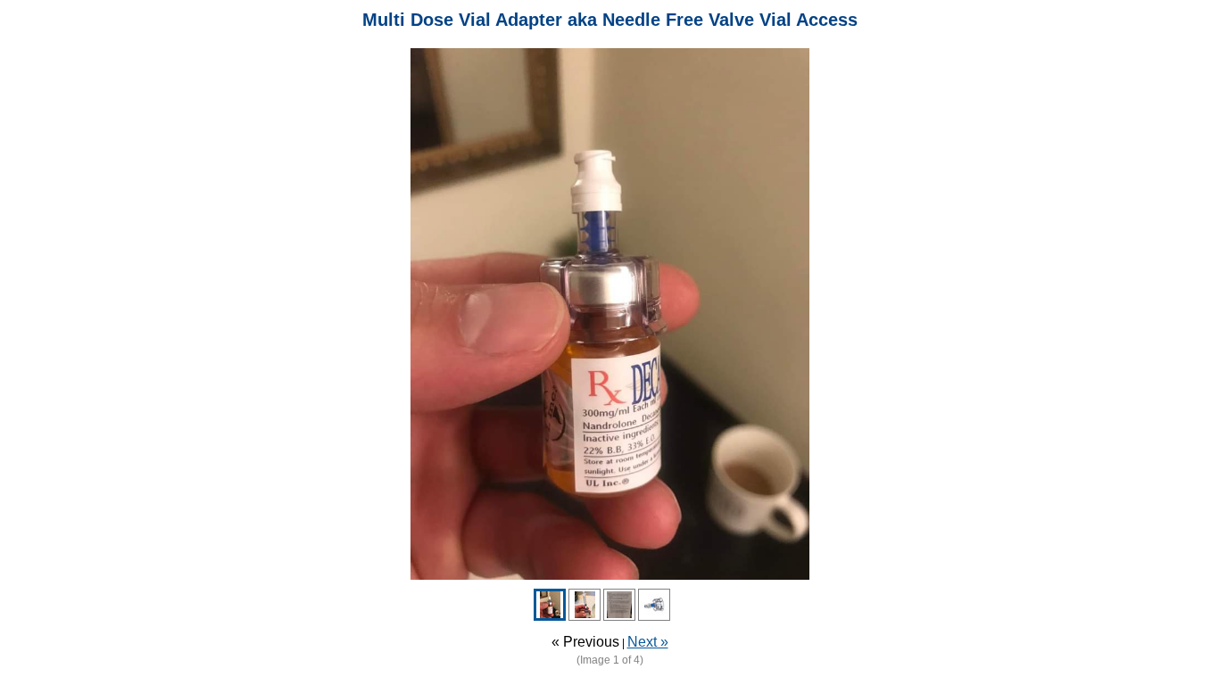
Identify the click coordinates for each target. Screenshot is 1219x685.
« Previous (585, 641)
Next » (647, 641)
